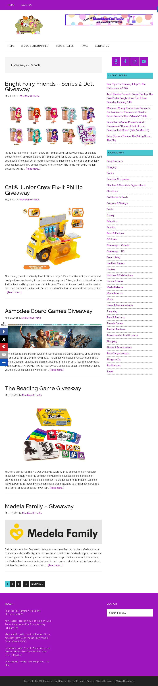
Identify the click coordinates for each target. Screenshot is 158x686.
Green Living (113, 257)
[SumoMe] (4, 362)
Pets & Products (116, 317)
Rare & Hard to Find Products (122, 335)
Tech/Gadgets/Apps (118, 353)
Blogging (111, 167)
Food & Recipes (115, 233)
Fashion (111, 227)
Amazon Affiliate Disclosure (100, 681)
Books (110, 173)
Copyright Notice (76, 681)
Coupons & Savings (117, 203)
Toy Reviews (114, 365)
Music (110, 299)
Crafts (110, 209)
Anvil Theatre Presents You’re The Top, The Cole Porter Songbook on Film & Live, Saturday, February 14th (130, 98)
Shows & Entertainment (119, 347)
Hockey (111, 269)
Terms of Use (51, 681)
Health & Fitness (116, 263)
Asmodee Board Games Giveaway (49, 311)
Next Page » (37, 585)
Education (112, 221)
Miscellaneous (115, 293)
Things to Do (114, 359)
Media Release (115, 287)
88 (27, 584)
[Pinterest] (4, 347)
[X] (4, 339)
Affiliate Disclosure (125, 681)
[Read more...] (33, 168)
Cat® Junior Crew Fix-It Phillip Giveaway (44, 190)
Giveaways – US (115, 251)
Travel (110, 371)
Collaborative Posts (117, 197)
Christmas (112, 191)
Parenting (112, 311)
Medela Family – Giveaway (39, 506)
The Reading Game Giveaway (43, 388)
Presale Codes (115, 323)
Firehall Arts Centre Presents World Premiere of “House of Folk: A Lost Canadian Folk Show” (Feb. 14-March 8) (128, 126)
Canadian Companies (118, 179)
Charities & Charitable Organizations (126, 185)
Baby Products (115, 161)
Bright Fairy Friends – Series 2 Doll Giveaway (49, 86)
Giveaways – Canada (118, 245)
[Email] (4, 354)
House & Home (115, 281)
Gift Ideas (112, 239)
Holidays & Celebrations (120, 275)
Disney (110, 215)
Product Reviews (116, 329)
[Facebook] (4, 331)
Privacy (62, 681)
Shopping (112, 341)
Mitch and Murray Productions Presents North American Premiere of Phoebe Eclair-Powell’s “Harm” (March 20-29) (128, 112)
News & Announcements (120, 305)
